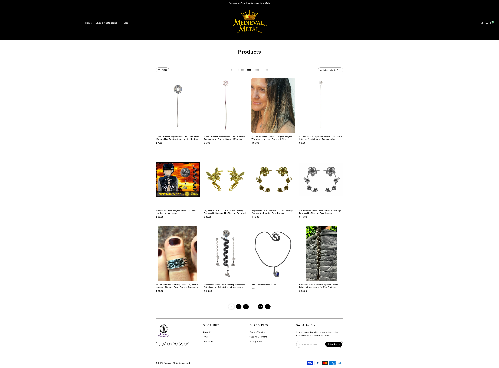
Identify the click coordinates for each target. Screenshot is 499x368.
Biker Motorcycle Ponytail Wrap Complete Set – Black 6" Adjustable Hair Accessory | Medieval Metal (224, 285)
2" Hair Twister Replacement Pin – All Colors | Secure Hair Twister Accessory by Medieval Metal (177, 137)
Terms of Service (257, 332)
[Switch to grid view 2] (237, 70)
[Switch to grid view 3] (243, 70)
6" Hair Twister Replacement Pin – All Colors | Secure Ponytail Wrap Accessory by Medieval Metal (320, 137)
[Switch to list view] (233, 70)
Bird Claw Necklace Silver (263, 284)
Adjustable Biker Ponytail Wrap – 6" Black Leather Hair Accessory (176, 211)
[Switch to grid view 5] (256, 70)
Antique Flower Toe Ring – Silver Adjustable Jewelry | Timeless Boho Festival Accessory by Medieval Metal (177, 285)
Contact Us (208, 341)
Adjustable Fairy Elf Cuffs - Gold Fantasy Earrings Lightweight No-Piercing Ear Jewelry (225, 211)
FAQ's (205, 337)
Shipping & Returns (258, 337)
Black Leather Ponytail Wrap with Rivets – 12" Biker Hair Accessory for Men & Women (321, 285)
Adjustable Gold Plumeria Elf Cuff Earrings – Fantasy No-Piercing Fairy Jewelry (272, 211)
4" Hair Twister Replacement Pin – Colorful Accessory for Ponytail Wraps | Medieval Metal (224, 137)
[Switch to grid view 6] (264, 70)
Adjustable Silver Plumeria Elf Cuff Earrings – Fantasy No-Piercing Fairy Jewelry (321, 211)
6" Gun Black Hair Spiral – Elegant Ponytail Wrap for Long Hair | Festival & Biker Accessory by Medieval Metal (271, 137)
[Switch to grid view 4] (249, 70)
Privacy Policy (256, 341)
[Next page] (268, 306)
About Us (207, 332)
